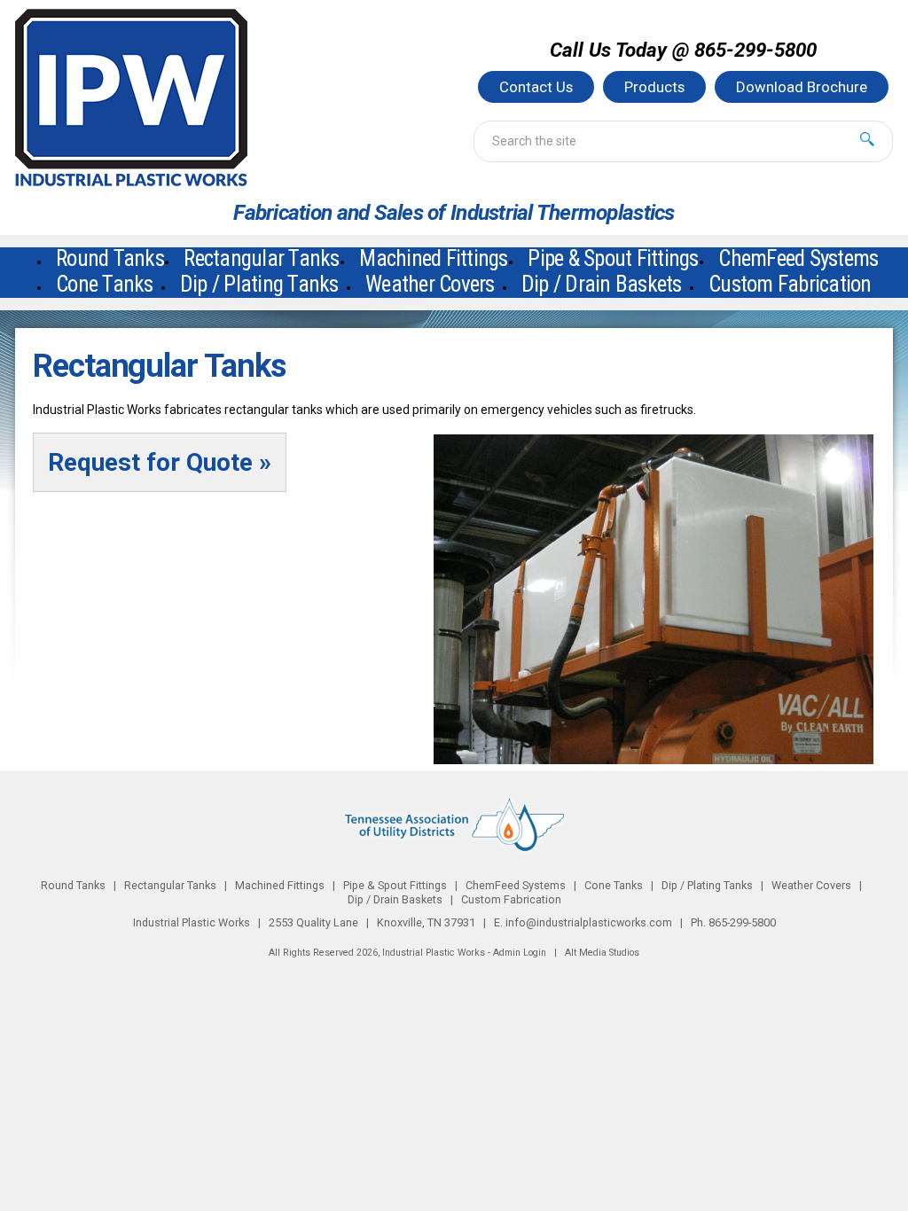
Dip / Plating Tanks (259, 284)
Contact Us (536, 87)
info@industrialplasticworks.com (588, 922)
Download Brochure (801, 87)
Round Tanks (73, 885)
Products (654, 87)
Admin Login (519, 952)
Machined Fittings (280, 885)
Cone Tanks (104, 284)
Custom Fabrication (790, 284)
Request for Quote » (159, 462)
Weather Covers (430, 284)
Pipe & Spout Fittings (395, 885)
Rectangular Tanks (170, 885)
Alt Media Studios (602, 952)
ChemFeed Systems (516, 885)
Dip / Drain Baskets (601, 284)
